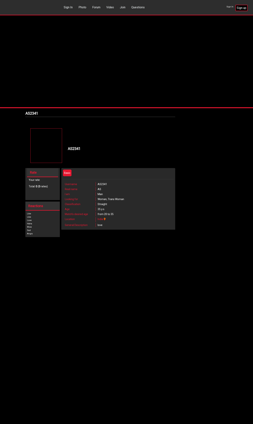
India (100, 219)
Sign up (241, 8)
